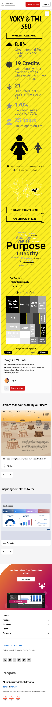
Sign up (46, 4)
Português (18, 650)
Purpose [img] (26, 245)
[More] (47, 13)
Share (9, 352)
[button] (26, 166)
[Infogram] (8, 4)
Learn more (26, 579)
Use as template (33, 4)
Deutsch (11, 650)
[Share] (6, 388)
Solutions (7, 624)
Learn (5, 629)
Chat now (18, 645)
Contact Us (7, 645)
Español (25, 650)
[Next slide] (9, 475)
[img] (12, 304)
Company (7, 633)
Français (32, 650)
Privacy (13, 687)
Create (5, 615)
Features (6, 620)
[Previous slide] (4, 475)
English (5, 650)
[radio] (19, 292)
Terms (5, 687)
